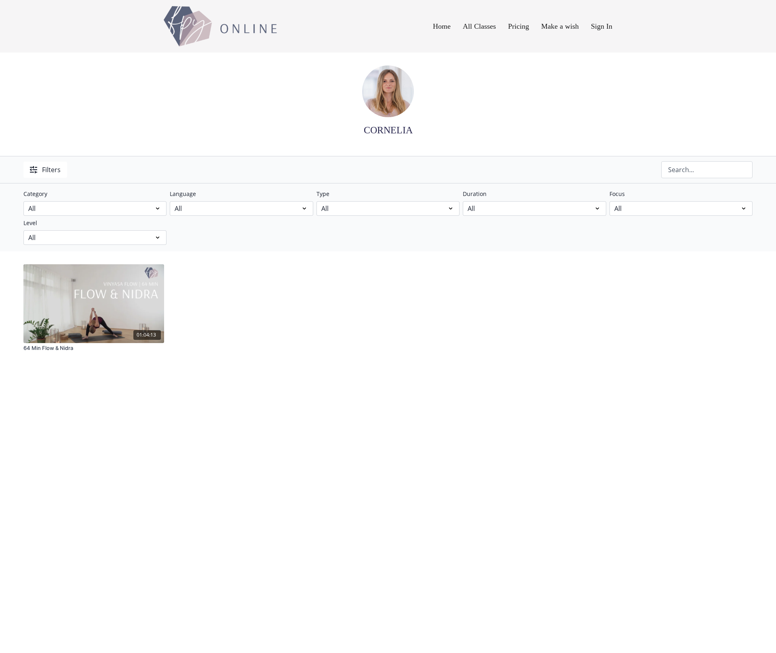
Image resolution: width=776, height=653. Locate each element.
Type (322, 194)
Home (442, 26)
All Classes (479, 26)
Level (30, 223)
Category (35, 194)
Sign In (601, 26)
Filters (51, 169)
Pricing (518, 26)
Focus (617, 194)
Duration (475, 194)
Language (183, 194)
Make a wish (560, 26)
